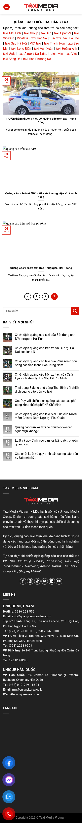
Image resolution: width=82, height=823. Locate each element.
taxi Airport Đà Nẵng (33, 54)
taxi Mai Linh (12, 33)
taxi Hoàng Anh (66, 49)
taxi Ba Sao (71, 38)
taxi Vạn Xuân (43, 49)
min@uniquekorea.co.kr (27, 689)
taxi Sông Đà (11, 59)
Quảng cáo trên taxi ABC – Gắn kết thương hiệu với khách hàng (41, 195)
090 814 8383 (18, 660)
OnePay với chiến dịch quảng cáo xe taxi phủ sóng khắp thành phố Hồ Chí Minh (45, 402)
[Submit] (75, 311)
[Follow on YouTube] (59, 581)
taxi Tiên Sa (39, 38)
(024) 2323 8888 (20, 631)
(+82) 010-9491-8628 (24, 685)
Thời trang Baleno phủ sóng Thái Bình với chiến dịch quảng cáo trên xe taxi (47, 389)
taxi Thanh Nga (54, 43)
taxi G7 (46, 33)
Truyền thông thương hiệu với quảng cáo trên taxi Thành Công (41, 120)
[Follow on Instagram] (30, 581)
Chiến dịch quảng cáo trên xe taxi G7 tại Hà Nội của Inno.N (44, 350)
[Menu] (6, 7)
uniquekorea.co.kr (27, 694)
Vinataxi (22, 38)
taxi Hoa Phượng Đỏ (37, 59)
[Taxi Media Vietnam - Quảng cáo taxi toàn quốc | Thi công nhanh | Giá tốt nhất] (41, 7)
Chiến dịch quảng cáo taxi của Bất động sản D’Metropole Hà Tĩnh (45, 336)
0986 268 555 (24, 611)
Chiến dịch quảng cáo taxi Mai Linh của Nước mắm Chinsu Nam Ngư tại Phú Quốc (46, 416)
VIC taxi (35, 43)
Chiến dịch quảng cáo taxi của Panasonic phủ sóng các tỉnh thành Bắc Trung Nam (46, 363)
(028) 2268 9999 (20, 645)
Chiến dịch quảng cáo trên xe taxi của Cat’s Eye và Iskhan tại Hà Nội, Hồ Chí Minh (44, 376)
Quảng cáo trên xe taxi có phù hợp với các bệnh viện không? (43, 429)
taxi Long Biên (21, 49)
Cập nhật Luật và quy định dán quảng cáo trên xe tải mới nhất (46, 455)
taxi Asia (9, 54)
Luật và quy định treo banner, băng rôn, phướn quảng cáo (46, 442)
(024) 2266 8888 (47, 631)
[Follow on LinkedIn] (52, 581)
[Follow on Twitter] (44, 581)
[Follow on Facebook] (23, 581)
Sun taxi (55, 38)
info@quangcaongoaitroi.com (31, 616)
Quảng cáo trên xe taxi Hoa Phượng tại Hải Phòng (41, 267)
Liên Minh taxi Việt (64, 54)
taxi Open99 (62, 33)
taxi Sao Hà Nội (16, 43)
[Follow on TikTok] (37, 581)
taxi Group (31, 33)
